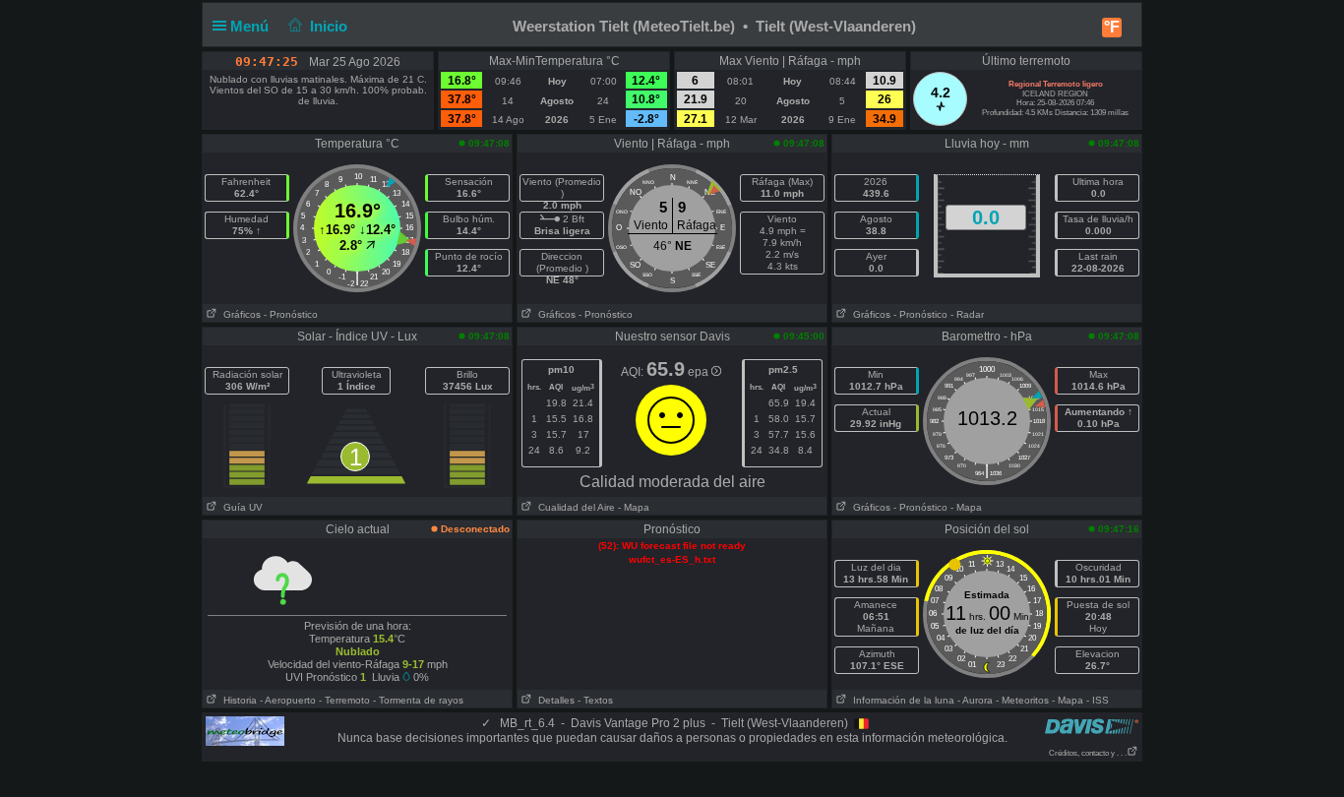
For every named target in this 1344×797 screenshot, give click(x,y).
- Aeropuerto (288, 700)
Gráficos (239, 314)
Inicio (328, 26)
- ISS (1097, 700)
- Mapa (633, 507)
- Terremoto (344, 700)
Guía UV (240, 507)
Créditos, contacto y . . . (1088, 753)
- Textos (595, 700)
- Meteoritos (1022, 700)
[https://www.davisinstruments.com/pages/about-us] (1091, 725)
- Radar (967, 314)
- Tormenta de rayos (418, 700)
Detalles (553, 700)
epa (699, 372)
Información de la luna (900, 700)
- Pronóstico (291, 314)
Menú (251, 26)
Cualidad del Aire (573, 507)
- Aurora (975, 700)
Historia (237, 700)
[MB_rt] (245, 730)
